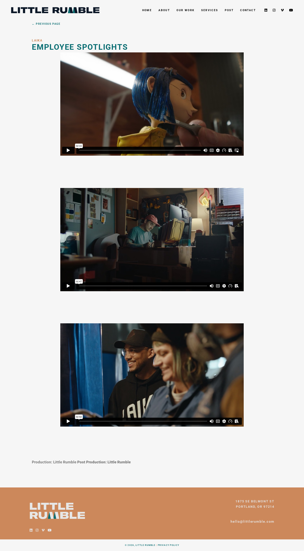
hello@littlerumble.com (252, 522)
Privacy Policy (168, 545)
